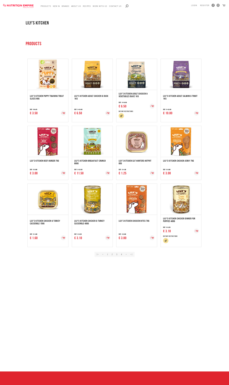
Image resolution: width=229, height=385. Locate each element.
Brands (65, 6)
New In (56, 6)
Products (46, 6)
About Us (76, 6)
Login (194, 5)
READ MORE (48, 71)
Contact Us (115, 6)
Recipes (87, 6)
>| (131, 254)
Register (204, 5)
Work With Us (100, 6)
